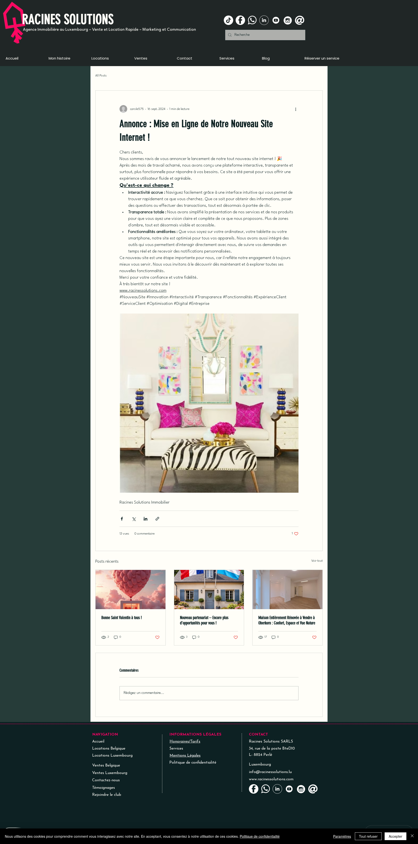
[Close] (412, 836)
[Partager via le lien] (157, 518)
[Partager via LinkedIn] (145, 518)
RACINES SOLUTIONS (68, 19)
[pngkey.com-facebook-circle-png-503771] (253, 789)
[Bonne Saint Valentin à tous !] (130, 589)
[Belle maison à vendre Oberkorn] (287, 589)
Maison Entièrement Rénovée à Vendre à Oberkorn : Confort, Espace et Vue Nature (286, 620)
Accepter (395, 836)
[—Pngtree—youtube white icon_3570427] (276, 20)
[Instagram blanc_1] (287, 20)
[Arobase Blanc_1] (299, 20)
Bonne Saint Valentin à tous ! (121, 617)
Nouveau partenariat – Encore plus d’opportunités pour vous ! (204, 620)
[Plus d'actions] (296, 109)
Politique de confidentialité (260, 836)
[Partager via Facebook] (121, 518)
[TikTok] (228, 20)
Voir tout (317, 560)
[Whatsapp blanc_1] (252, 20)
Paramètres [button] (342, 836)
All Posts (101, 75)
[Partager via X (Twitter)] (133, 518)
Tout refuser (368, 836)
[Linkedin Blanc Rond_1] (264, 20)
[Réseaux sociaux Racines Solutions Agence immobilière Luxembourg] (240, 20)
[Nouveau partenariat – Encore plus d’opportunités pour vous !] (209, 589)
